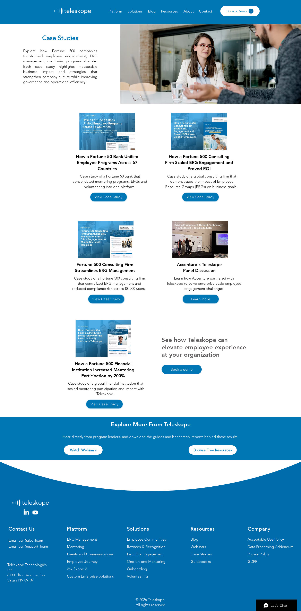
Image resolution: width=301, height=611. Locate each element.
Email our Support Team (28, 546)
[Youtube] (35, 512)
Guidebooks (201, 561)
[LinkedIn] (26, 512)
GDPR (252, 561)
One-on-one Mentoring (146, 561)
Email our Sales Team (26, 540)
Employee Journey (82, 561)
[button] (115, 11)
